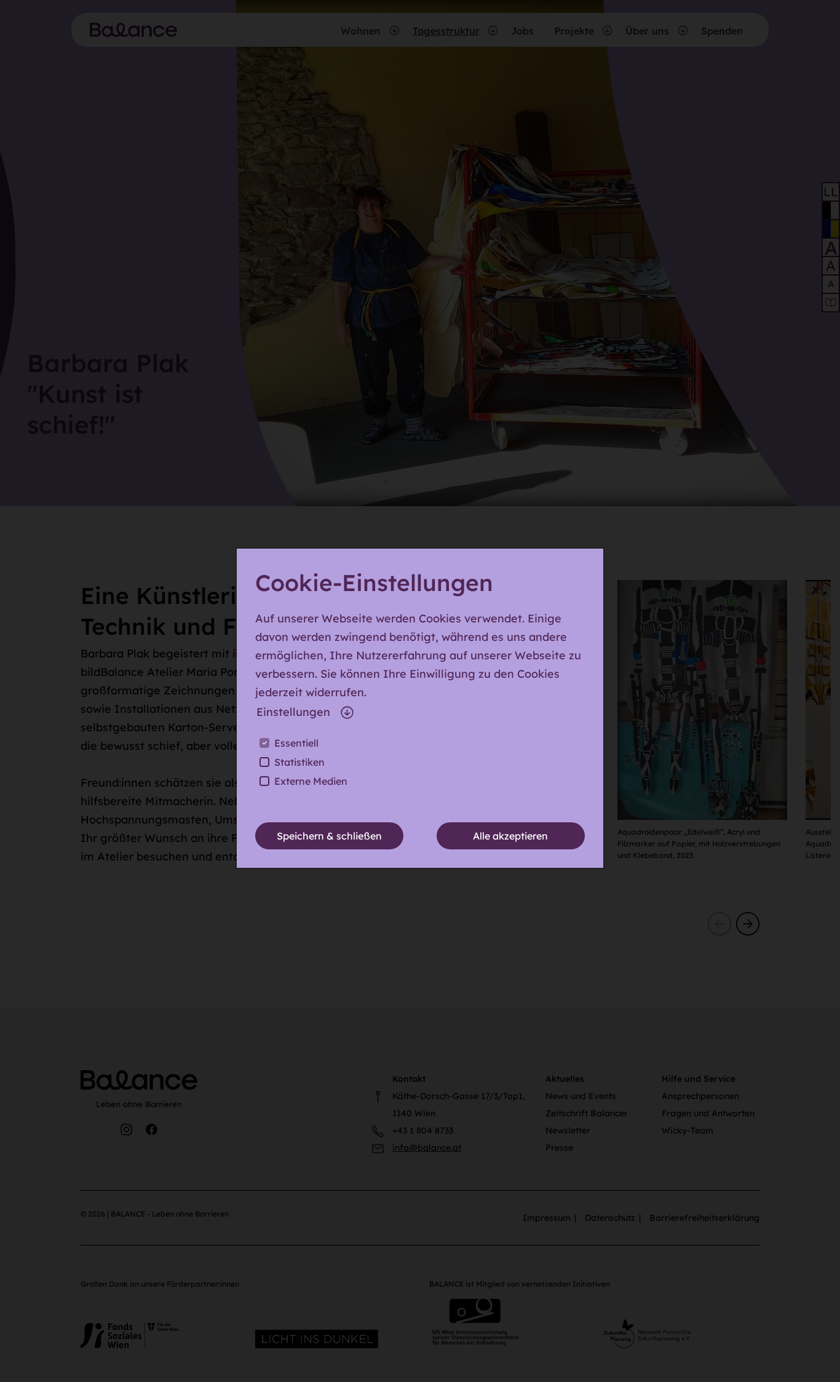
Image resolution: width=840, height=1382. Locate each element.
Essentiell (296, 743)
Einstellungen (293, 712)
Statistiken (299, 762)
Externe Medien (310, 781)
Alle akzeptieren (510, 836)
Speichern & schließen (329, 836)
